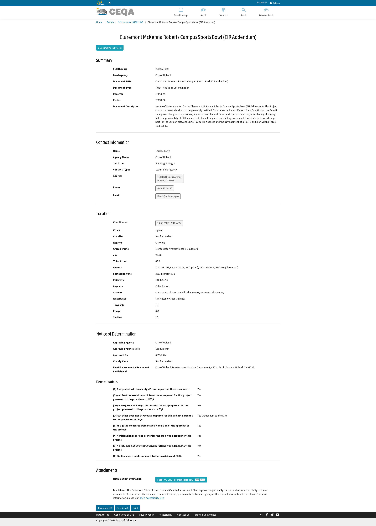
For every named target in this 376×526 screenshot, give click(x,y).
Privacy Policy (146, 514)
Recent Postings (181, 15)
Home (99, 22)
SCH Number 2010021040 (130, 22)
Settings (276, 3)
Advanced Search (266, 15)
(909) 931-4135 (164, 188)
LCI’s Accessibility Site (152, 498)
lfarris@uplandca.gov (168, 196)
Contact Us (262, 2)
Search (243, 15)
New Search (122, 507)
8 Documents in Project (110, 47)
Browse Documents (205, 514)
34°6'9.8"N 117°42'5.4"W (169, 223)
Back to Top (102, 514)
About (203, 15)
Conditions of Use (124, 514)
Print (135, 507)
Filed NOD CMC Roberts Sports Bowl (180, 479)
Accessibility (165, 514)
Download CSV (105, 507)
